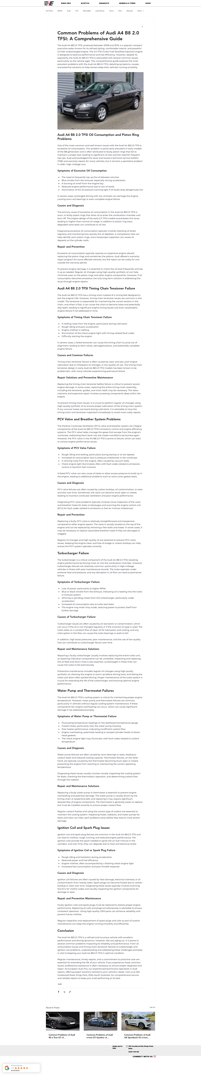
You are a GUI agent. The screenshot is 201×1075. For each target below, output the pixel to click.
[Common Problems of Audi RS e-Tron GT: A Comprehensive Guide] (63, 1021)
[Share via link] (70, 992)
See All (152, 1007)
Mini (120, 11)
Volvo (111, 11)
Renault (130, 11)
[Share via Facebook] (58, 992)
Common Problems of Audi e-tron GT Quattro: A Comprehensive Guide (100, 1036)
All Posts (49, 11)
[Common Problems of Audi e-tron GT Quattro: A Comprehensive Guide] (100, 1021)
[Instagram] (154, 1056)
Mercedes (87, 11)
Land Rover (100, 11)
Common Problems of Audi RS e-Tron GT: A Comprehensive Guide (62, 1036)
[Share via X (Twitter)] (64, 992)
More (139, 11)
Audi (69, 11)
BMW (60, 11)
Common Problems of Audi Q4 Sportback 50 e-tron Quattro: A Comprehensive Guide (137, 1036)
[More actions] (142, 26)
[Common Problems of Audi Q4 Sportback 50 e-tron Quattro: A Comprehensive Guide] (138, 1021)
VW (76, 11)
